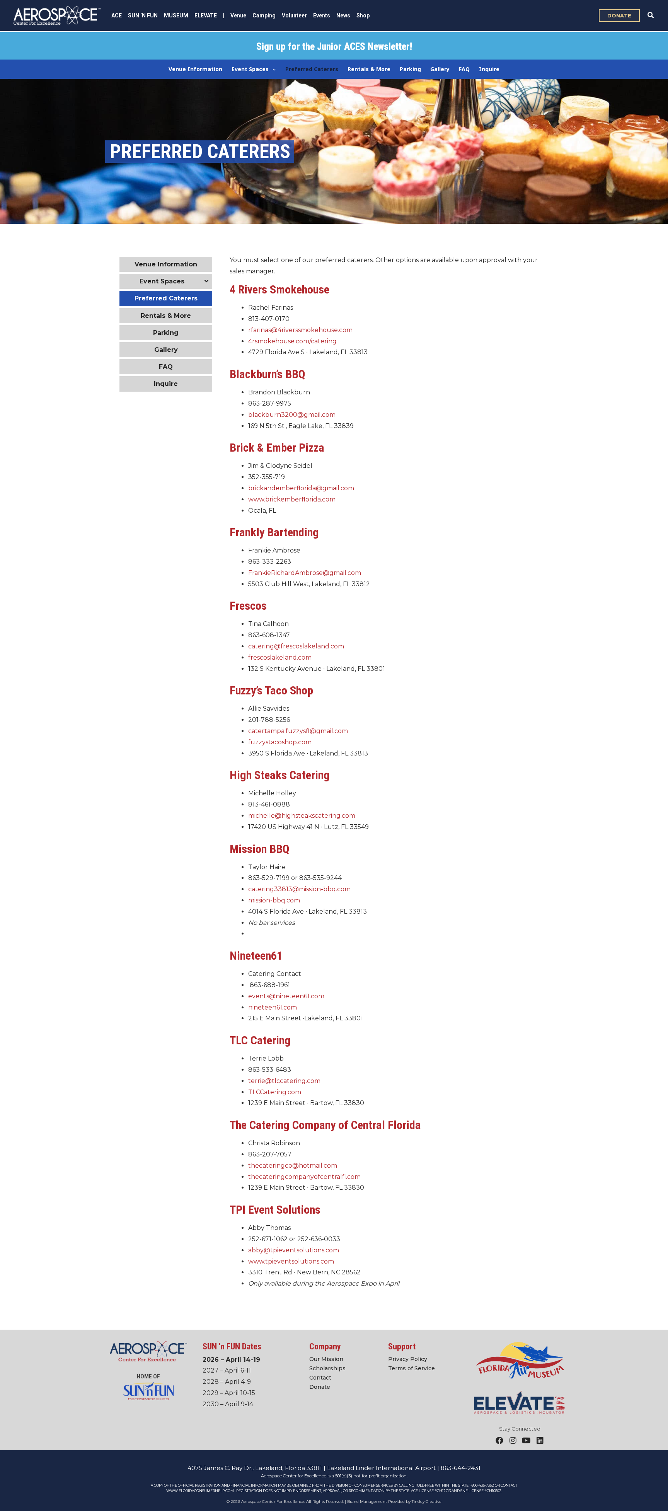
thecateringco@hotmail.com (292, 1165)
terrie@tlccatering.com (284, 1081)
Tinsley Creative (426, 1501)
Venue (238, 15)
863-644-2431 (461, 1468)
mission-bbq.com (274, 900)
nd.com (300, 657)
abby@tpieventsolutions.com (293, 1250)
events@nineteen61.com (286, 996)
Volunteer (294, 15)
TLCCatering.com (274, 1092)
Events (321, 15)
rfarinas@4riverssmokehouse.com (300, 330)
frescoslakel (266, 657)
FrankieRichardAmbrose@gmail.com (304, 572)
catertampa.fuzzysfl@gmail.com (298, 731)
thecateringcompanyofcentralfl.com (304, 1176)
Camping (264, 15)
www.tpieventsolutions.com (291, 1261)
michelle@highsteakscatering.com (301, 815)
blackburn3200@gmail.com (292, 414)
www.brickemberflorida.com (292, 499)
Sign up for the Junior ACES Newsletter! (334, 46)
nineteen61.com (272, 1007)
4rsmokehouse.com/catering (292, 341)
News (343, 15)
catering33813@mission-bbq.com (299, 889)
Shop (363, 15)
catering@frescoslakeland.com (296, 646)
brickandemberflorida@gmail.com (301, 488)
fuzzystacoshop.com (280, 742)
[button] (619, 15)
